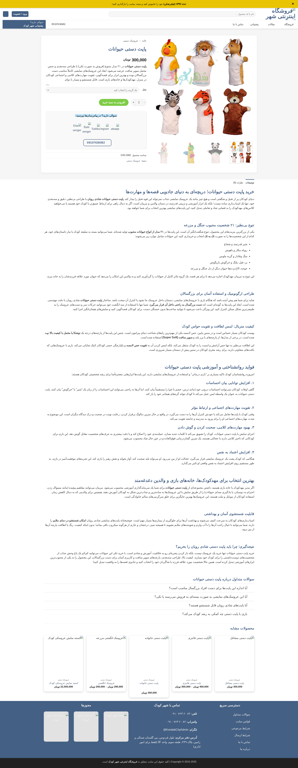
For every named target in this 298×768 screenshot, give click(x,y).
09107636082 (96, 142)
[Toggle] (250, 588)
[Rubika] (96, 130)
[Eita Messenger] (77, 130)
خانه (144, 40)
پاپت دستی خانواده (149, 683)
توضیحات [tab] (250, 182)
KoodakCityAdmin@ (175, 729)
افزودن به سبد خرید (113, 102)
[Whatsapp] (115, 130)
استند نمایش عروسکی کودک (63, 683)
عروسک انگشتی (106, 683)
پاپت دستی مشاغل (234, 683)
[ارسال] (112, 14)
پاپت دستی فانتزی (192, 683)
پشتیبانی (254, 24)
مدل (144, 89)
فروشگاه (289, 24)
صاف (47, 85)
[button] (5, 14)
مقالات (271, 24)
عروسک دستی (130, 40)
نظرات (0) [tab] (238, 182)
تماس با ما (238, 24)
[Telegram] (105, 130)
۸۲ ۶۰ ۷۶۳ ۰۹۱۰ (180, 713)
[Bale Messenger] (87, 130)
